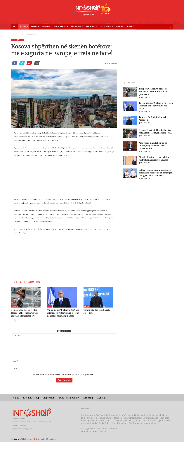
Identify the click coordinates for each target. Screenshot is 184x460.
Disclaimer (51, 438)
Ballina (13, 35)
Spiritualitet (46, 26)
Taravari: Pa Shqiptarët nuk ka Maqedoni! (155, 115)
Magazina (70, 26)
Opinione (36, 26)
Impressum (45, 397)
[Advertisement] (64, 179)
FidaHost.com (26, 438)
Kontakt (92, 397)
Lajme (19, 26)
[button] (169, 27)
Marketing (80, 397)
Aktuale (86, 305)
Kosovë (27, 35)
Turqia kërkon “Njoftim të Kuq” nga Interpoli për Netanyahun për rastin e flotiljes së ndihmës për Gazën (62, 312)
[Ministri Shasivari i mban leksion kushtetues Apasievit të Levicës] (130, 156)
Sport (27, 26)
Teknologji (83, 26)
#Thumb (93, 26)
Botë (49, 305)
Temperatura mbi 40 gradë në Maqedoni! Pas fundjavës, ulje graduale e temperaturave (27, 312)
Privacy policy (40, 438)
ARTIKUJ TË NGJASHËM (24, 282)
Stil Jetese (59, 26)
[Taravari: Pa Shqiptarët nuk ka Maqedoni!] (100, 296)
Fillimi (15, 397)
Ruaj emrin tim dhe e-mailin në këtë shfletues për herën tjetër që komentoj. (65, 373)
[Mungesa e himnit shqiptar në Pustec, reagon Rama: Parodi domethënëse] (130, 143)
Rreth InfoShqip (29, 397)
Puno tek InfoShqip (63, 397)
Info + (100, 26)
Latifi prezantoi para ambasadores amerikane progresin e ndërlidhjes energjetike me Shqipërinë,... (153, 169)
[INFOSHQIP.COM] (92, 10)
